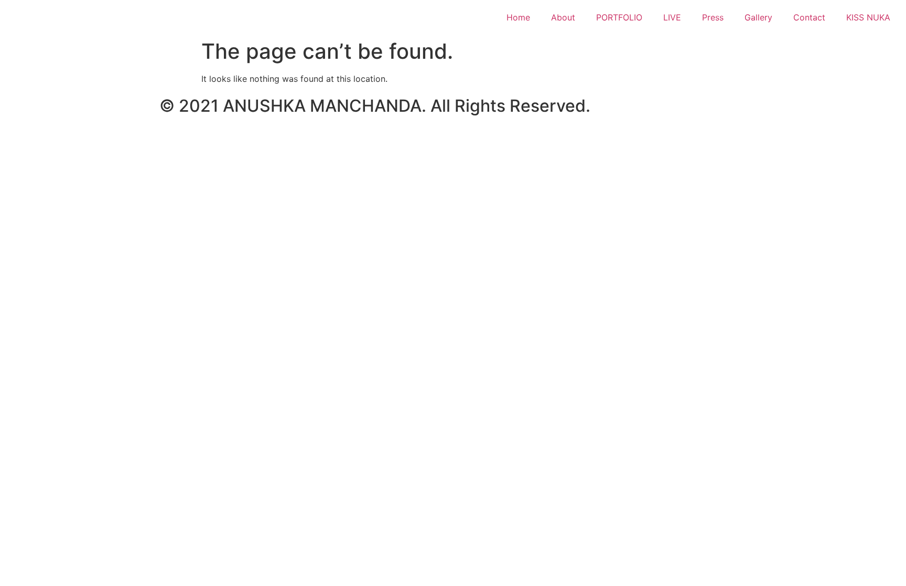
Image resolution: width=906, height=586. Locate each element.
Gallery (758, 17)
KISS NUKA (868, 17)
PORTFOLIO (619, 17)
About (563, 17)
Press (713, 17)
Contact (809, 17)
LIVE (672, 17)
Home (518, 17)
